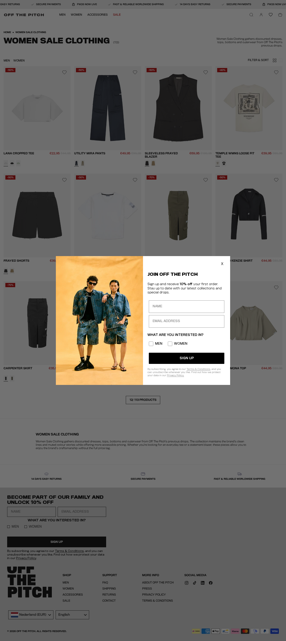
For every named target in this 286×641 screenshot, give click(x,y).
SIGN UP (187, 358)
